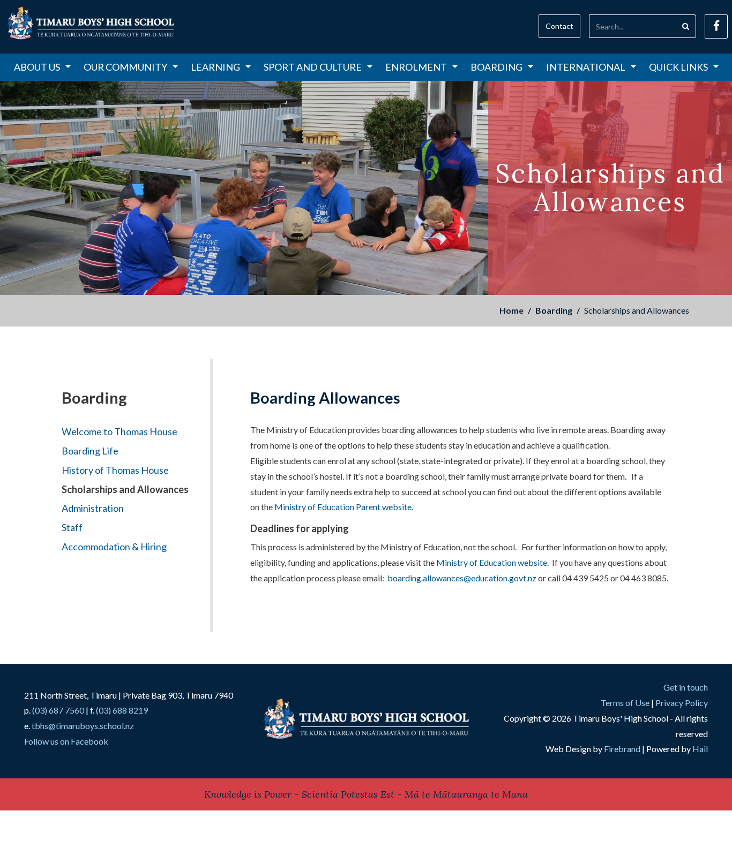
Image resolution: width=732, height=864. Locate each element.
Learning (215, 67)
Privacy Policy (681, 703)
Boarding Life (90, 451)
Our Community (125, 67)
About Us (37, 67)
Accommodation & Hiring (114, 546)
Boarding (496, 67)
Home (511, 310)
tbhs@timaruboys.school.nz (83, 726)
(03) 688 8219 (122, 710)
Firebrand (622, 749)
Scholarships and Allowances (125, 489)
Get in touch (685, 687)
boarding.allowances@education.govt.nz (461, 578)
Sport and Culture (313, 67)
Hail (700, 749)
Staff (72, 527)
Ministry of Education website (491, 562)
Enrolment (416, 67)
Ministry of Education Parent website (343, 507)
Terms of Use (625, 703)
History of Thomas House (115, 470)
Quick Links (678, 67)
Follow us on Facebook (66, 741)
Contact (559, 26)
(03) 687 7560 (58, 710)
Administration (93, 508)
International (585, 67)
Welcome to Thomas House (119, 431)
